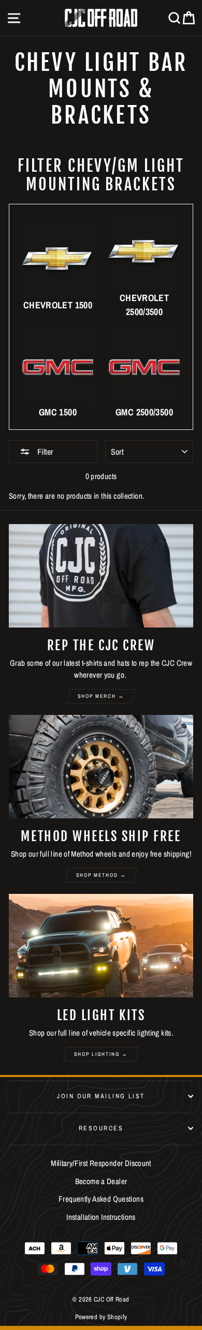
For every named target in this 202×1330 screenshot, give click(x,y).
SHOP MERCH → (101, 696)
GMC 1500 (58, 412)
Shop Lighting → (101, 1054)
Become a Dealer (101, 1181)
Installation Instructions (101, 1217)
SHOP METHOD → (101, 875)
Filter (44, 451)
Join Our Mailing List (101, 1096)
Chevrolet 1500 (57, 304)
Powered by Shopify (101, 1316)
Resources (101, 1128)
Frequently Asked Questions (101, 1198)
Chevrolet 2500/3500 (144, 304)
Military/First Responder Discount (101, 1163)
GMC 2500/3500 (144, 412)
